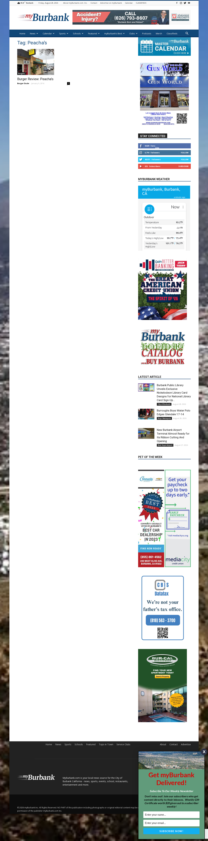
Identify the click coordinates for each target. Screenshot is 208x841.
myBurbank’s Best (113, 33)
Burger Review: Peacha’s (35, 79)
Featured (92, 33)
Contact (94, 3)
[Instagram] (181, 3)
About (163, 744)
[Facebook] (177, 3)
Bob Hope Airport (165, 445)
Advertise (186, 744)
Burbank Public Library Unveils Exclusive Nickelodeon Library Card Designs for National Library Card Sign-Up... (174, 393)
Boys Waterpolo (164, 418)
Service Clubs (123, 744)
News (32, 33)
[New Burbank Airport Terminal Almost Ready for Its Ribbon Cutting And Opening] (146, 433)
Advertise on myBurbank (111, 3)
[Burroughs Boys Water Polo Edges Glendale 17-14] (146, 414)
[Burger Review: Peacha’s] (43, 62)
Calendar (129, 3)
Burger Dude (23, 83)
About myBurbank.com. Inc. (75, 3)
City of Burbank (164, 404)
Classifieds (172, 33)
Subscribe (183, 166)
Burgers (21, 73)
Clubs (132, 33)
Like (157, 147)
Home (22, 33)
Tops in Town (106, 744)
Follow (184, 152)
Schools (77, 33)
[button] (187, 33)
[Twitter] (185, 3)
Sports (62, 33)
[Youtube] (189, 3)
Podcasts (146, 33)
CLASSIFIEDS (141, 3)
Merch (159, 33)
